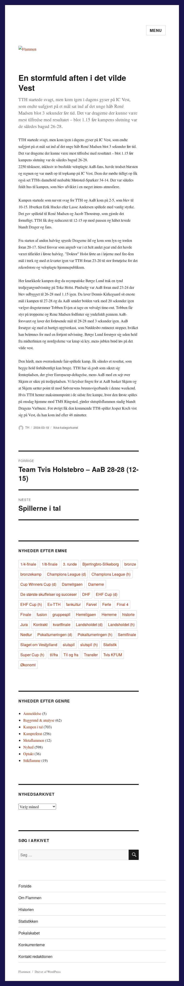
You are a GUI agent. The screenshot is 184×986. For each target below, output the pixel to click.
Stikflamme (31, 760)
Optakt (28, 753)
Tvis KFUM (112, 654)
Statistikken (28, 921)
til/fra (54, 654)
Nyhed (28, 746)
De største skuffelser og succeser (48, 594)
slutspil (69, 644)
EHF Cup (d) (106, 594)
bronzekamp (30, 574)
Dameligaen (72, 584)
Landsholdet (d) (89, 624)
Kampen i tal (33, 726)
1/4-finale (28, 564)
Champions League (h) (111, 574)
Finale (25, 614)
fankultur (73, 604)
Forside (24, 886)
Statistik (110, 644)
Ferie (106, 604)
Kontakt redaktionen (35, 956)
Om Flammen (29, 897)
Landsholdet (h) (121, 624)
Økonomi (28, 664)
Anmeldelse (32, 713)
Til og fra (70, 654)
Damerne (96, 584)
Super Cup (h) (32, 654)
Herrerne (109, 614)
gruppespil (61, 614)
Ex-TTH (54, 604)
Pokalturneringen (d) (54, 634)
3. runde (70, 564)
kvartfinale (61, 624)
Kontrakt (40, 624)
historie (128, 614)
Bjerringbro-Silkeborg (100, 564)
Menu (156, 30)
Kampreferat (32, 733)
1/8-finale (50, 564)
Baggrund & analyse (38, 720)
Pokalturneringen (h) (95, 634)
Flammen (24, 971)
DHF (86, 594)
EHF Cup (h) (31, 604)
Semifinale (127, 634)
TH (27, 427)
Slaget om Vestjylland (38, 644)
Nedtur (26, 634)
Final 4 (122, 604)
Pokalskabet (29, 933)
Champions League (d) (66, 574)
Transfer (91, 654)
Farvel (91, 604)
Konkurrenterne (31, 944)
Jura (24, 624)
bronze (130, 564)
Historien (26, 909)
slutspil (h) (89, 644)
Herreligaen (86, 614)
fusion (42, 614)
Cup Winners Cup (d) (38, 584)
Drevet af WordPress (48, 971)
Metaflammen (33, 740)
